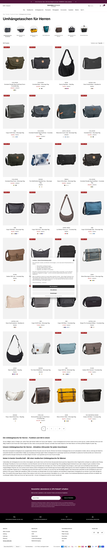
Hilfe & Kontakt (6, 531)
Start (4, 14)
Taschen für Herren (14, 14)
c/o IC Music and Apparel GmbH (41, 546)
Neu (24, 9)
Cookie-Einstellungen (37, 538)
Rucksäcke (48, 9)
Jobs (63, 540)
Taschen (7, 14)
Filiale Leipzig (65, 531)
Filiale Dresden (65, 533)
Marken (77, 9)
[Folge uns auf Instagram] (98, 533)
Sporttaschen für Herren (34, 36)
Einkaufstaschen (84, 35)
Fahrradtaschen (46, 35)
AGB (33, 533)
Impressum (34, 531)
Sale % (82, 9)
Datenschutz (35, 536)
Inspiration (70, 9)
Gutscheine (64, 536)
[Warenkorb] (103, 6)
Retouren (5, 538)
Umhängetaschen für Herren (8, 36)
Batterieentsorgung (36, 540)
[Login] (100, 6)
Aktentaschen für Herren (72, 36)
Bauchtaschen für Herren (21, 36)
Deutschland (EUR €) (8, 546)
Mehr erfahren (68, 1)
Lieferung (5, 536)
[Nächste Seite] (64, 429)
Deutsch (17, 546)
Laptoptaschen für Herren (58, 36)
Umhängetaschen (39, 9)
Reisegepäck (56, 9)
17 (59, 428)
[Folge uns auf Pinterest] (102, 533)
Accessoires (64, 9)
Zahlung (5, 533)
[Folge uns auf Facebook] (94, 533)
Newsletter (64, 538)
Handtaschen (30, 9)
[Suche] (89, 6)
